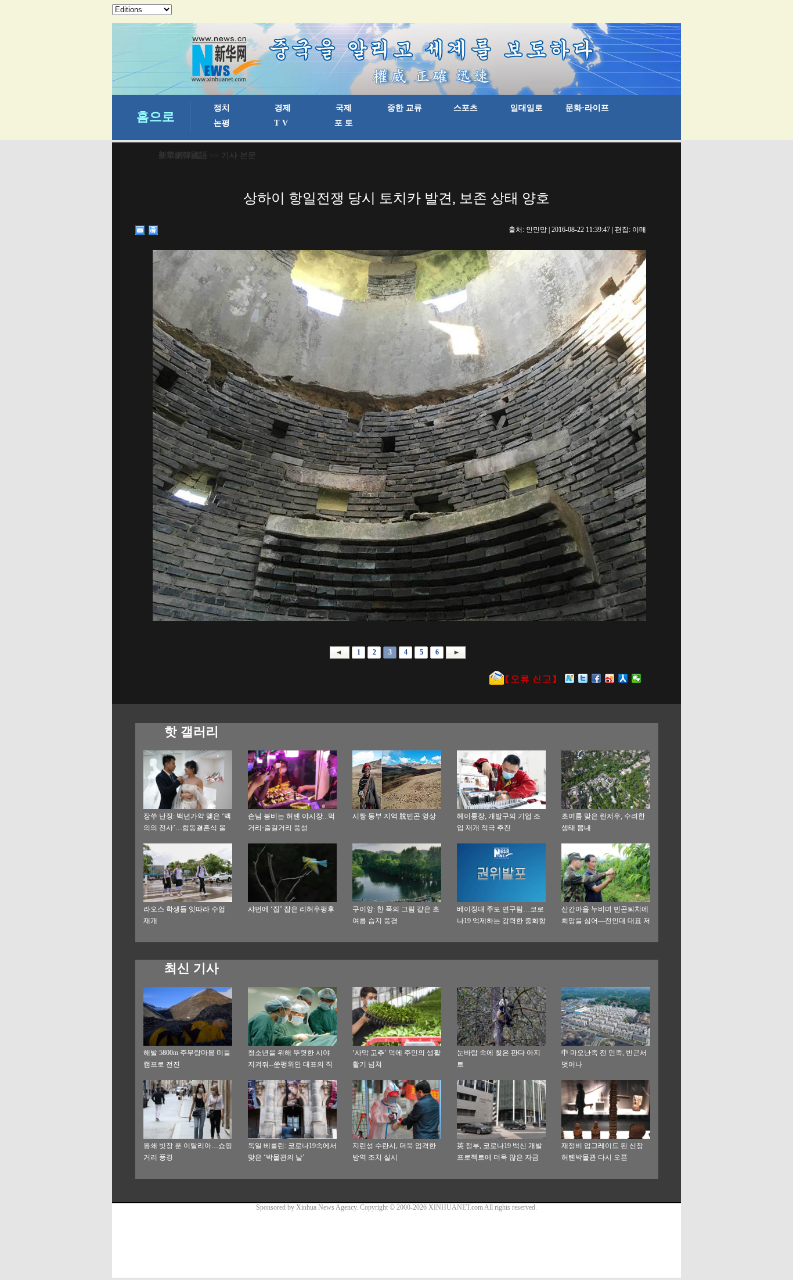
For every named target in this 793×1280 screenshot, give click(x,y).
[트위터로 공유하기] (583, 678)
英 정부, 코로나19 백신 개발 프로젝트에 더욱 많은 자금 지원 (499, 1157)
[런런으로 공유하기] (623, 678)
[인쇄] (153, 230)
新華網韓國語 (182, 155)
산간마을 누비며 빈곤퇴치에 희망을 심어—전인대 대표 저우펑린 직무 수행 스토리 (605, 920)
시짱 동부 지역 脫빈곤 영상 (394, 816)
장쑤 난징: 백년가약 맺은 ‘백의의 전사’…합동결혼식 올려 (187, 827)
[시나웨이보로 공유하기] (610, 678)
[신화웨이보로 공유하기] (570, 678)
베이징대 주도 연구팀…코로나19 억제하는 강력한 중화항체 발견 (501, 920)
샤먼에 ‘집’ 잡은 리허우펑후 (291, 909)
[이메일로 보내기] (140, 230)
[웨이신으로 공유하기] (636, 678)
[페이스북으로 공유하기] (596, 678)
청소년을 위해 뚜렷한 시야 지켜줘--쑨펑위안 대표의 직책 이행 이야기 (290, 1064)
